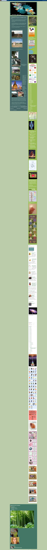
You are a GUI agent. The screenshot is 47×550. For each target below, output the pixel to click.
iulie (30, 345)
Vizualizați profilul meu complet (18, 547)
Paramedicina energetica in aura (19, 3)
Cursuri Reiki (30, 48)
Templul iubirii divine (31, 49)
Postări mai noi (12, 108)
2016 (30, 93)
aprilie (30, 107)
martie (31, 350)
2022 (30, 88)
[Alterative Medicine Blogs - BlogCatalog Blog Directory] (16, 549)
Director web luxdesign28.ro (25, 549)
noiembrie (31, 101)
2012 (30, 339)
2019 (30, 333)
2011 (30, 340)
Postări (30, 323)
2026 (30, 327)
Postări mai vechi (25, 108)
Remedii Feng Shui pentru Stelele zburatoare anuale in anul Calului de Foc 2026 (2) (33, 147)
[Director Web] (29, 549)
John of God (12, 509)
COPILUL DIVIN (31, 185)
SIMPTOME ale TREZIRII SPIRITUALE (33, 295)
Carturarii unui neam (32, 132)
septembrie (31, 102)
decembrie (31, 100)
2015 (30, 94)
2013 (30, 96)
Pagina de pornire (18, 108)
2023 (30, 87)
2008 (30, 352)
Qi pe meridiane (33, 271)
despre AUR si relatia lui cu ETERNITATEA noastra (34, 259)
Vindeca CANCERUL (31, 301)
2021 (30, 89)
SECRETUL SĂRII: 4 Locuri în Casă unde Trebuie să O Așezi (33, 143)
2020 (30, 90)
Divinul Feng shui (31, 53)
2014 (30, 95)
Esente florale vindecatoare (14, 507)
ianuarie (31, 351)
